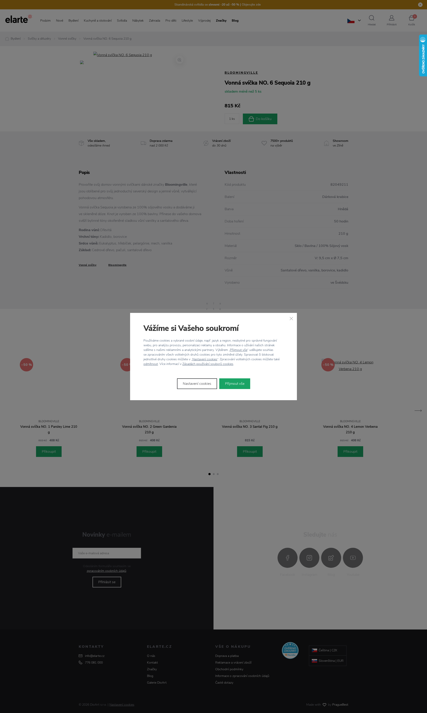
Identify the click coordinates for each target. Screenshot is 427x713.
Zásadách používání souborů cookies (207, 364)
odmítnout (150, 364)
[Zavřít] (291, 318)
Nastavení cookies (204, 359)
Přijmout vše (238, 350)
